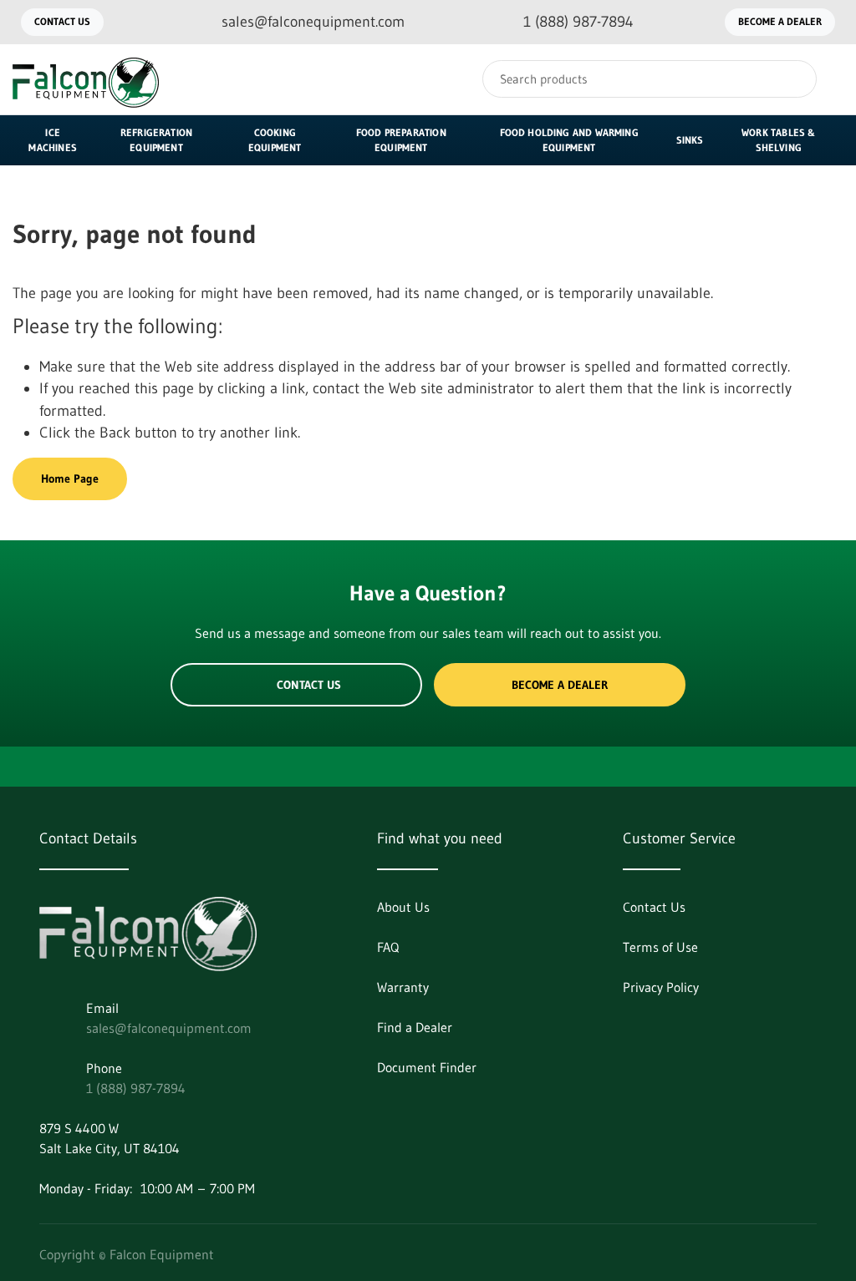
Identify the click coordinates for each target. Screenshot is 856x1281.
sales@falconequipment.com (169, 1028)
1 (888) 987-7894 (136, 1088)
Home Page (70, 478)
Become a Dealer (780, 21)
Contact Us (62, 21)
